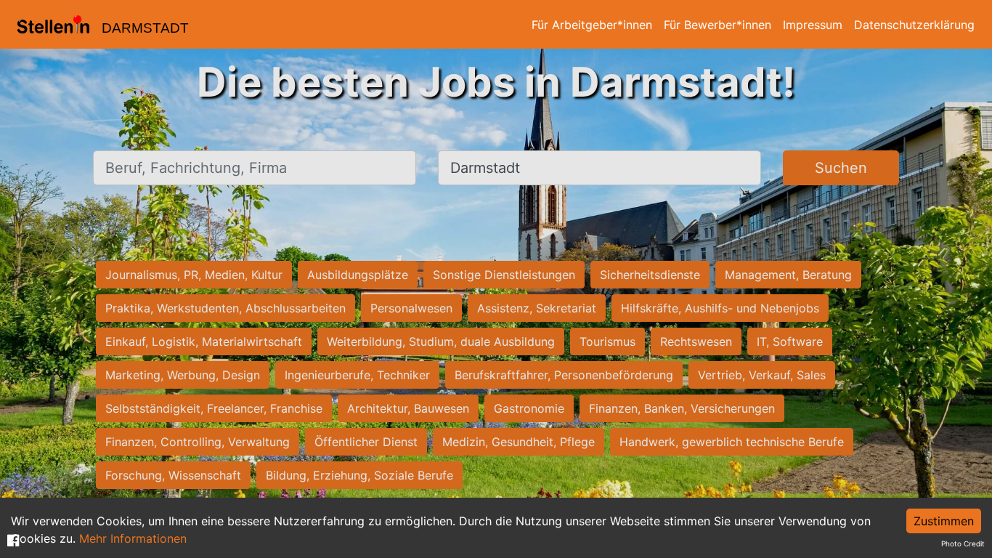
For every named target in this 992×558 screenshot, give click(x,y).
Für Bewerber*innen (717, 24)
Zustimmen (944, 521)
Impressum (812, 24)
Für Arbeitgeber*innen (592, 24)
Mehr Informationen (133, 538)
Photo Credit (963, 543)
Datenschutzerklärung (914, 24)
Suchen (841, 168)
